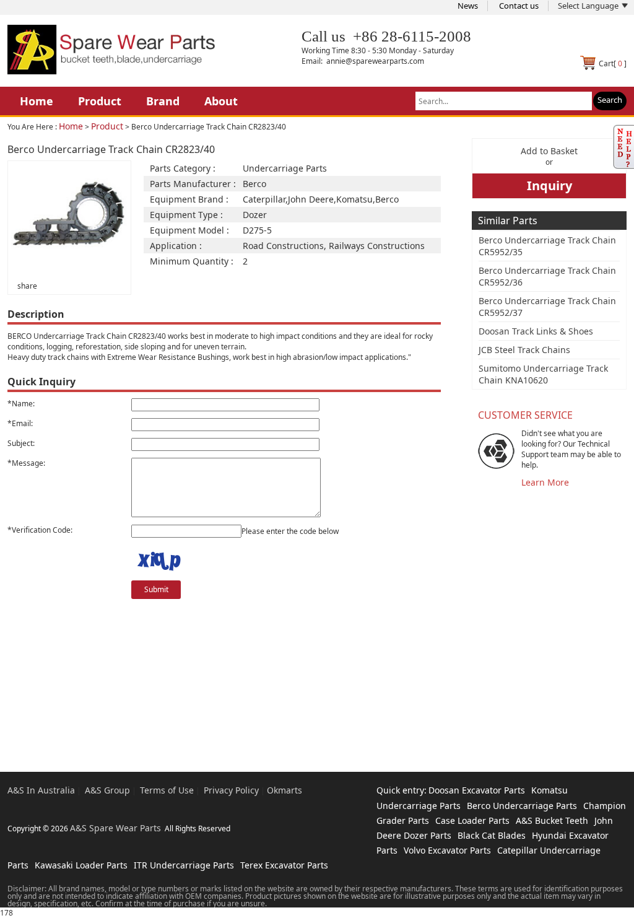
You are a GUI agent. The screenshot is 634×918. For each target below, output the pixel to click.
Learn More (545, 482)
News (468, 5)
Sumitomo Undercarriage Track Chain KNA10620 (543, 374)
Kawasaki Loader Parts (81, 865)
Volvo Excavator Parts (447, 850)
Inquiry (549, 185)
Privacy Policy (231, 790)
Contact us (519, 5)
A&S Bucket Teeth (552, 820)
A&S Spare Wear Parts (115, 828)
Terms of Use (167, 790)
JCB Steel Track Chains (524, 350)
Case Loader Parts (472, 820)
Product (99, 101)
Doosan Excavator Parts (476, 790)
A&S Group (107, 790)
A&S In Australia (41, 790)
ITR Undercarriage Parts (184, 865)
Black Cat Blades (492, 835)
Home (36, 101)
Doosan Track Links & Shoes (536, 331)
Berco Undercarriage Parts (522, 805)
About (221, 101)
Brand (163, 101)
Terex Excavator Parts (284, 865)
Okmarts (284, 790)
